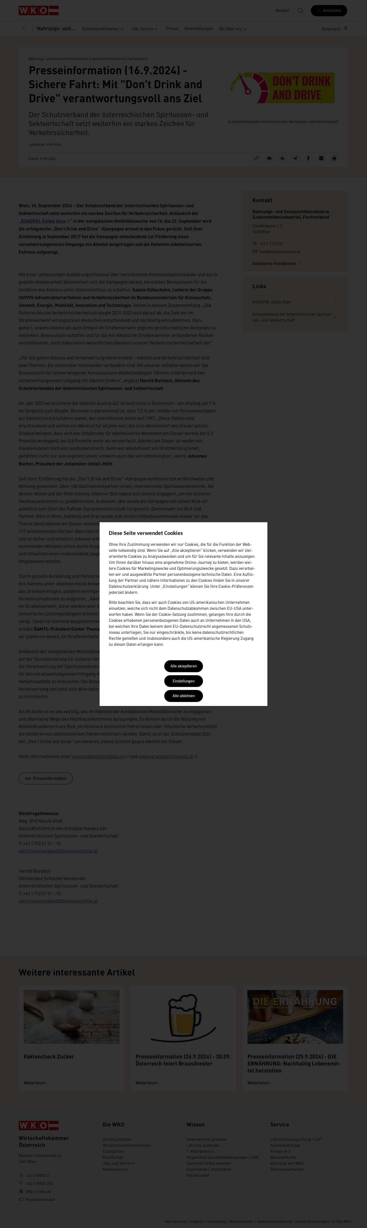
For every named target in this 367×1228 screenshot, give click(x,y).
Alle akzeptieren (184, 667)
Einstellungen (183, 681)
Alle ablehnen (184, 696)
